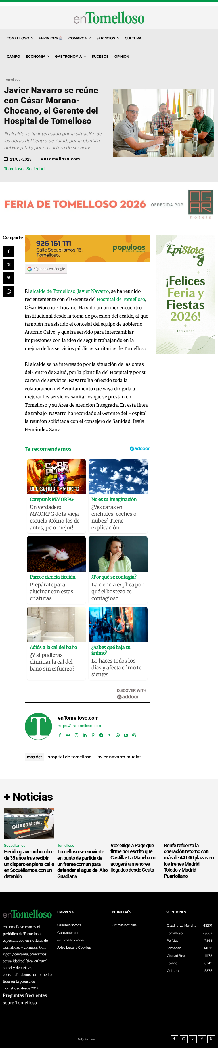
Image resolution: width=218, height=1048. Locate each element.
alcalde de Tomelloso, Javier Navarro (69, 291)
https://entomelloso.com (79, 725)
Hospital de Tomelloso (121, 299)
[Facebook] (8, 251)
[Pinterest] (8, 278)
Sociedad (35, 169)
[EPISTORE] (185, 352)
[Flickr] (68, 734)
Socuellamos (14, 845)
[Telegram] (101, 734)
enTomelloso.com (60, 159)
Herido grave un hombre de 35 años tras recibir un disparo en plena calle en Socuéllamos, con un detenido (29, 864)
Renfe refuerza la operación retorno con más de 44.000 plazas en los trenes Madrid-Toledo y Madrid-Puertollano (189, 860)
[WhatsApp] (8, 291)
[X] (8, 264)
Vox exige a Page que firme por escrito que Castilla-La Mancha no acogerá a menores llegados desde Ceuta (133, 857)
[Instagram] (76, 734)
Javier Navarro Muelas (119, 756)
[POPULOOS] (87, 260)
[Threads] (134, 734)
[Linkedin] (85, 734)
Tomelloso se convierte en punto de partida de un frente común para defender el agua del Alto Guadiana (82, 864)
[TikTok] (202, 1039)
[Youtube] (126, 734)
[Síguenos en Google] (46, 279)
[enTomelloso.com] (38, 726)
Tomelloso (12, 79)
